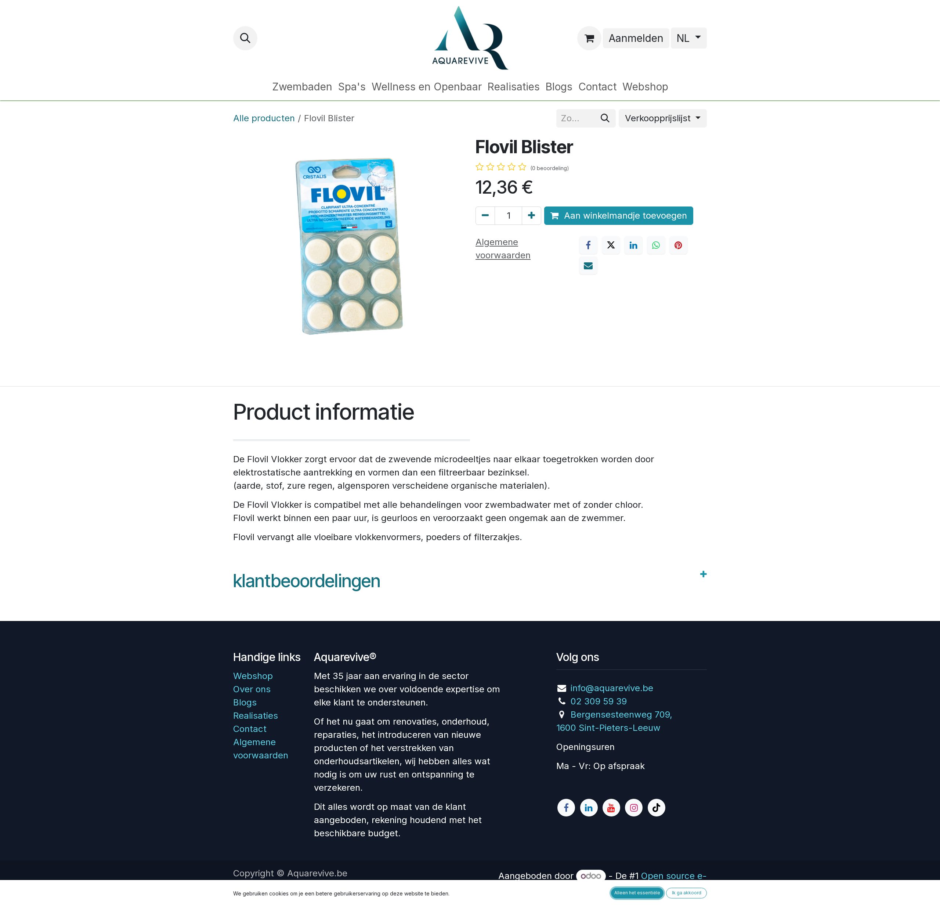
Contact (250, 728)
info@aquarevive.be (612, 688)
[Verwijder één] (485, 216)
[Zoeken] (605, 118)
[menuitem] (302, 86)
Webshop (253, 676)
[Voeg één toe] (531, 216)
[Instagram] (634, 807)
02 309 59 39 (599, 701)
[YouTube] (611, 807)
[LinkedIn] (633, 245)
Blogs (245, 702)
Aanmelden (636, 38)
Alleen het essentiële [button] (637, 892)
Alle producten (264, 118)
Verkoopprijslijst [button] (659, 118)
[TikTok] (656, 807)
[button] (245, 38)
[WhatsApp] (656, 245)
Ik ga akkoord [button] (686, 892)
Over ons (252, 689)
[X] (611, 245)
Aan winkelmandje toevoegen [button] (624, 215)
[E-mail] (588, 265)
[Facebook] (588, 245)
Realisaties (255, 715)
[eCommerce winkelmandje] (589, 38)
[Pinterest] (678, 245)
